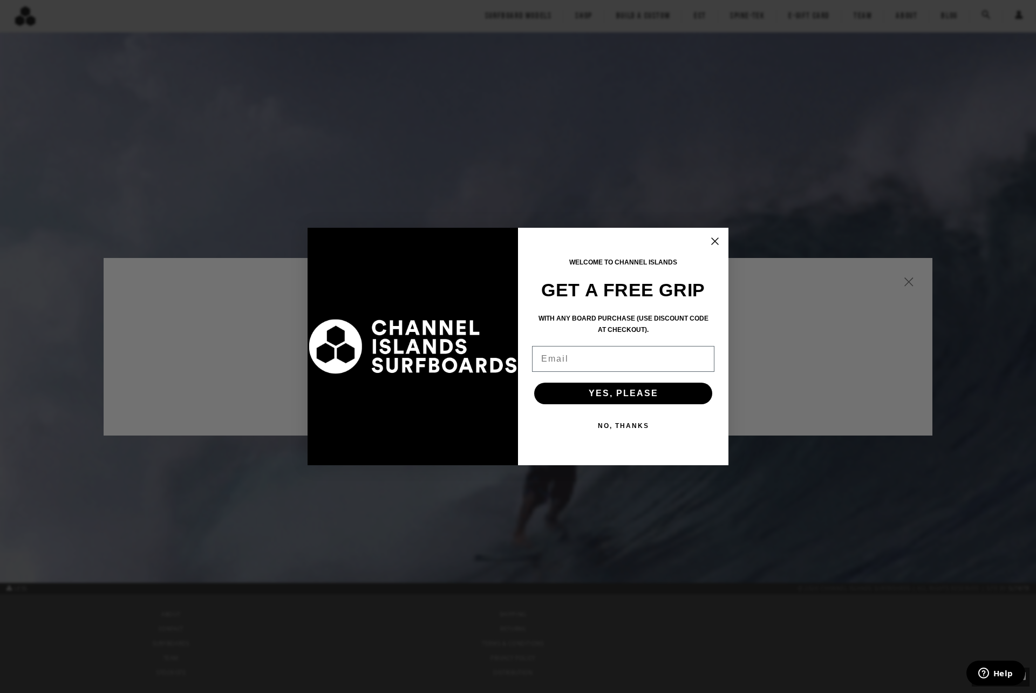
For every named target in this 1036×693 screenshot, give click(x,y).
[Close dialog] (715, 241)
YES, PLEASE (623, 393)
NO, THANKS (623, 426)
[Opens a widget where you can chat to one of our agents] (995, 674)
